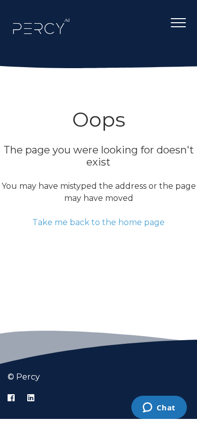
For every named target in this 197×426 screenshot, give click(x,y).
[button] (178, 22)
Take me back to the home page (98, 222)
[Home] (41, 26)
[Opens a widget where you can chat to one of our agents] (159, 408)
